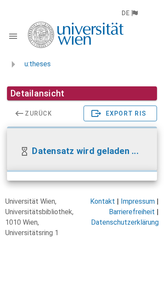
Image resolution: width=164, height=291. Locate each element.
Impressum (138, 201)
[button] (129, 13)
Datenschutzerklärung (125, 222)
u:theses (37, 64)
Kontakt (102, 201)
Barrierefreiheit (132, 212)
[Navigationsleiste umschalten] (13, 36)
